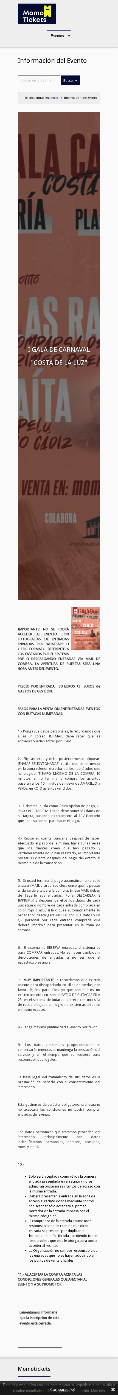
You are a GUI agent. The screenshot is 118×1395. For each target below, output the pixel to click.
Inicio (54, 98)
